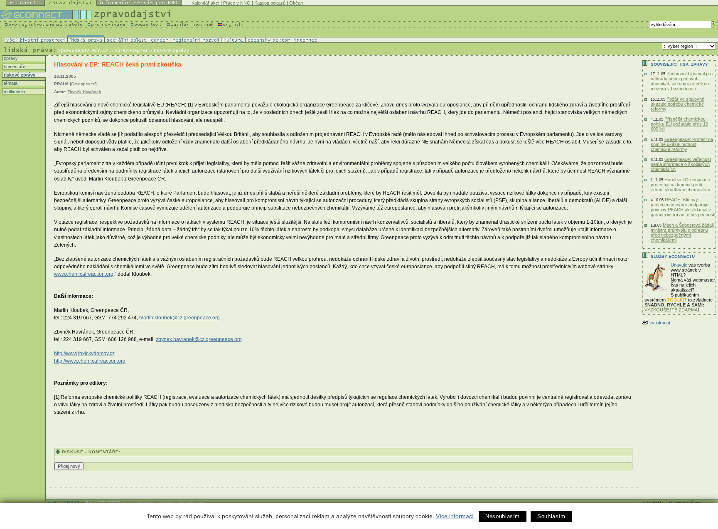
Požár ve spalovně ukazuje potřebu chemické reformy (677, 103)
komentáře (13, 66)
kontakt (654, 502)
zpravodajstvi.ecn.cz (83, 50)
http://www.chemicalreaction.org (89, 361)
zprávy (10, 58)
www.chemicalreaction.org (83, 274)
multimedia (13, 91)
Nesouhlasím (502, 516)
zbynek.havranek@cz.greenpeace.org (199, 339)
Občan (296, 2)
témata (9, 83)
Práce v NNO (237, 2)
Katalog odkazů (269, 2)
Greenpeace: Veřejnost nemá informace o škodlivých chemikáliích (681, 164)
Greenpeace (83, 84)
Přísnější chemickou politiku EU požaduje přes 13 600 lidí (679, 123)
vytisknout (659, 322)
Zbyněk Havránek (84, 91)
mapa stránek (687, 502)
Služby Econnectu (673, 256)
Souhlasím (551, 516)
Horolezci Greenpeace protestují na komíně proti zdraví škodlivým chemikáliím (680, 184)
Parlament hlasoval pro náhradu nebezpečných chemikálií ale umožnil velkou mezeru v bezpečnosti (682, 81)
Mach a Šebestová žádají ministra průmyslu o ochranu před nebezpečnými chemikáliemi (682, 232)
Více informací (455, 516)
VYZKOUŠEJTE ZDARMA (671, 309)
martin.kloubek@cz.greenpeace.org (179, 318)
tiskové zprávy (18, 74)
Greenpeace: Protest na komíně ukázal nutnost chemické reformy (682, 144)
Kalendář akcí (205, 2)
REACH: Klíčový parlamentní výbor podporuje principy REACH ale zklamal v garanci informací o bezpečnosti (683, 207)
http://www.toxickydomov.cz (84, 353)
